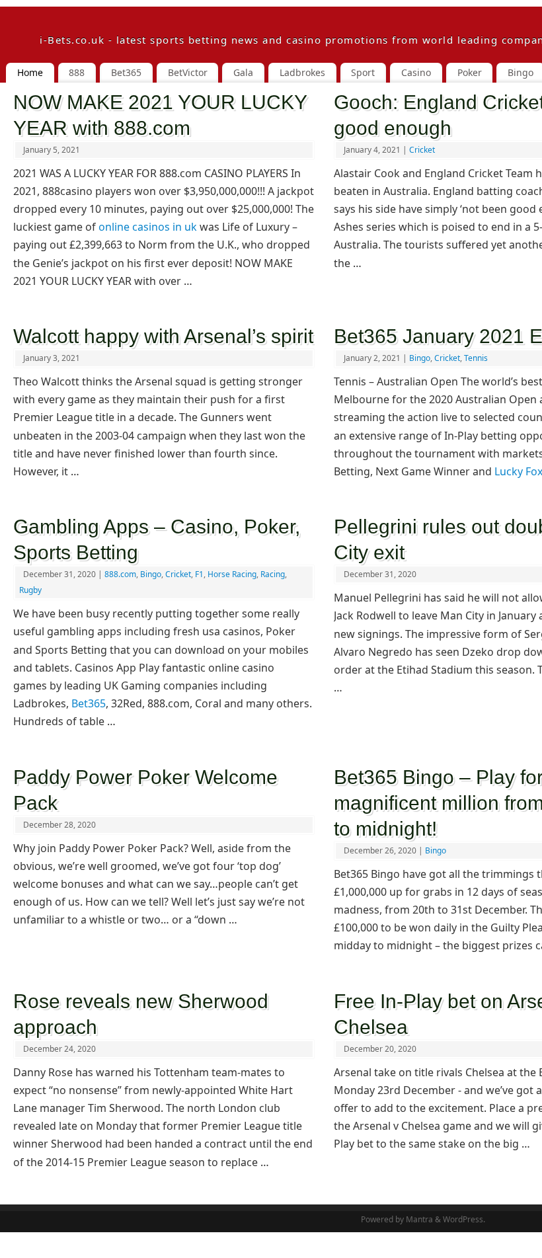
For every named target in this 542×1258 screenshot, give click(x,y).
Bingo (419, 358)
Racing (272, 574)
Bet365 (88, 703)
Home (30, 72)
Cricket (422, 149)
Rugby (30, 590)
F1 (199, 574)
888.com (120, 574)
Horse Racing (232, 574)
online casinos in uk (147, 226)
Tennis (476, 358)
